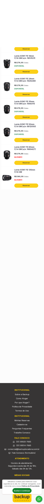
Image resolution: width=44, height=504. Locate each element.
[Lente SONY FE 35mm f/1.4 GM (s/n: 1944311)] (6, 110)
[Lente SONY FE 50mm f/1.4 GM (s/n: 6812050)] (6, 133)
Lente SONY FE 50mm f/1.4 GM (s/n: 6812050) (25, 125)
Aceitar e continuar (22, 491)
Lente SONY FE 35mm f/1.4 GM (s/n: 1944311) (24, 102)
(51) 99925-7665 (23, 442)
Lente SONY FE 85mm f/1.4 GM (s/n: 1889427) (25, 148)
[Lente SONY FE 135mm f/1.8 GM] (6, 178)
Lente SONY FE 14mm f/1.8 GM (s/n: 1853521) (24, 57)
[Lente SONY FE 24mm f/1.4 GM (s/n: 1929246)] (6, 87)
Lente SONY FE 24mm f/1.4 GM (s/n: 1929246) (25, 80)
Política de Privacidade (22, 406)
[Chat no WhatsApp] (39, 499)
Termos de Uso (22, 411)
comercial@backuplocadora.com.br (23, 449)
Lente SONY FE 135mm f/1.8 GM (24, 171)
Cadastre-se (22, 424)
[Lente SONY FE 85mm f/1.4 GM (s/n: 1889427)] (6, 155)
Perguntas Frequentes (22, 428)
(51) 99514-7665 (23, 445)
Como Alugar (22, 398)
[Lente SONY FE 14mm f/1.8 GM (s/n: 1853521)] (6, 64)
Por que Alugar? (22, 402)
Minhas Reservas (22, 420)
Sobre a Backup (22, 394)
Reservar (26, 49)
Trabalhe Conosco (22, 432)
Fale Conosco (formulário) (24, 453)
